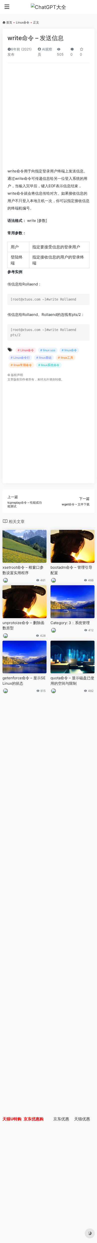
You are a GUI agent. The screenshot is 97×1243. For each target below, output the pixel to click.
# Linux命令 (26, 350)
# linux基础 (43, 357)
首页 (9, 22)
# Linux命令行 (20, 357)
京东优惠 (61, 1118)
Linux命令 (22, 22)
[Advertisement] (48, 117)
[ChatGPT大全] (48, 7)
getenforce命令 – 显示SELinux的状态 (24, 680)
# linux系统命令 (48, 365)
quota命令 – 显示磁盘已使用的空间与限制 (72, 680)
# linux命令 (69, 350)
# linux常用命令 (21, 365)
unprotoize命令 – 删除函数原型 (23, 625)
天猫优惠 (82, 1118)
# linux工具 (65, 357)
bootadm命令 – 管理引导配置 (71, 570)
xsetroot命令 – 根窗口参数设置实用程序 (23, 570)
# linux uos (47, 350)
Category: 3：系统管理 (70, 622)
